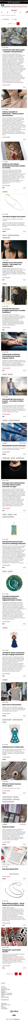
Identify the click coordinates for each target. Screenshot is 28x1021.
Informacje (4, 988)
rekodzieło (5, 191)
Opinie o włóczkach (7, 719)
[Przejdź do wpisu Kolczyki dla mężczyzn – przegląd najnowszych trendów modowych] (14, 295)
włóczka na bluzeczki (17, 719)
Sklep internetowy (12, 1019)
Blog (2, 1006)
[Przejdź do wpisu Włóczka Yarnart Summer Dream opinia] (14, 771)
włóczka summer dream (8, 801)
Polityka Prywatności (6, 994)
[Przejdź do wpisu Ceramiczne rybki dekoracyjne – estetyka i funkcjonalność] (14, 36)
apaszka (13, 458)
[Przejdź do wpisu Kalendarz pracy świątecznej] (14, 734)
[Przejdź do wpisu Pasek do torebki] (14, 813)
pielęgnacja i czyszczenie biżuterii (14, 958)
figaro (15, 514)
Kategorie (6, 19)
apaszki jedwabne (20, 458)
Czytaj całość (6, 85)
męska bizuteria (6, 237)
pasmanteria (16, 799)
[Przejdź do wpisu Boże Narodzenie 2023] (14, 856)
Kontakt (24, 6)
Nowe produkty (5, 997)
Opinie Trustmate (5, 989)
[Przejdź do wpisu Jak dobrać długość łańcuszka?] (14, 203)
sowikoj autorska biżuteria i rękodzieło (9, 15)
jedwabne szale (6, 458)
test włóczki (15, 797)
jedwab (4, 443)
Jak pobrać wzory (5, 1005)
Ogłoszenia (4, 1003)
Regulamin (3, 992)
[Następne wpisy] (16, 973)
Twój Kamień (4, 1008)
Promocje (3, 1007)
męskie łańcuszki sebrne (13, 235)
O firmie (3, 987)
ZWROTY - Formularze (6, 993)
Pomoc (3, 996)
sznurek (4, 824)
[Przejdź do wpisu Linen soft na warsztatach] (14, 691)
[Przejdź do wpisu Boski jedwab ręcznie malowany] (14, 432)
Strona (10, 23)
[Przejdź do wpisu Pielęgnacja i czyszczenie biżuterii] (14, 936)
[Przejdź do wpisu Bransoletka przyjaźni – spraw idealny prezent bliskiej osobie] (14, 890)
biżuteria (5, 235)
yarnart (4, 722)
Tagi (15, 19)
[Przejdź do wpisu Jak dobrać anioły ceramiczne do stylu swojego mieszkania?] (14, 639)
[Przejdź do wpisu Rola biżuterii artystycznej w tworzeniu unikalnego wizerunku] (14, 528)
